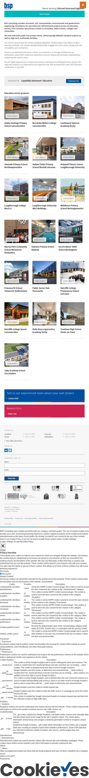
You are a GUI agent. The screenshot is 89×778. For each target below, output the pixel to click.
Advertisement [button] (6, 735)
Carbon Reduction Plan (45, 518)
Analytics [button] (4, 701)
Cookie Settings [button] (6, 542)
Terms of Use (19, 518)
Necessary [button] (4, 571)
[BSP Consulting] (8, 6)
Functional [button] (4, 639)
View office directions (14, 441)
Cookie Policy (27, 542)
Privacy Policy (8, 518)
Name (6, 462)
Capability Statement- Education (30, 81)
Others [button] (2, 746)
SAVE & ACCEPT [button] (7, 756)
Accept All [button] (18, 542)
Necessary (6, 574)
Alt (10, 524)
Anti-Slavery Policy (31, 518)
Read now (12, 414)
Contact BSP (13, 398)
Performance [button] (5, 649)
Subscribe (11, 478)
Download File (73, 81)
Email (6, 470)
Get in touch (45, 14)
